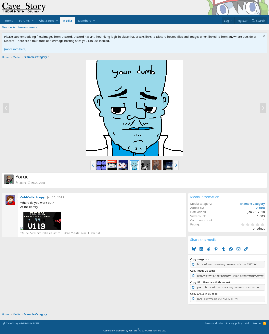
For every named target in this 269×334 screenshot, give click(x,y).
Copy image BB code (202, 270)
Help (247, 323)
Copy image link (199, 259)
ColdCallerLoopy (32, 197)
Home (9, 21)
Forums (24, 21)
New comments (27, 27)
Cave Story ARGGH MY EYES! (22, 323)
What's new (46, 21)
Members (84, 21)
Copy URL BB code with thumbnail (210, 282)
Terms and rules (214, 323)
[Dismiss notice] (263, 37)
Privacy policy (234, 323)
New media (8, 27)
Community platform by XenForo (134, 330)
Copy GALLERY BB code (203, 294)
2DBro (22, 183)
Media (67, 21)
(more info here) (15, 49)
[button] (32, 20)
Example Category (252, 203)
